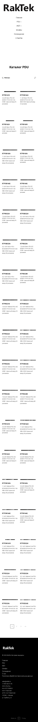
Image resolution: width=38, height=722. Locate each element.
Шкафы (19, 30)
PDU (18, 22)
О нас (4, 674)
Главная (19, 18)
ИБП (18, 26)
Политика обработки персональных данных (17, 676)
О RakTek (19, 38)
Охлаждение (19, 34)
